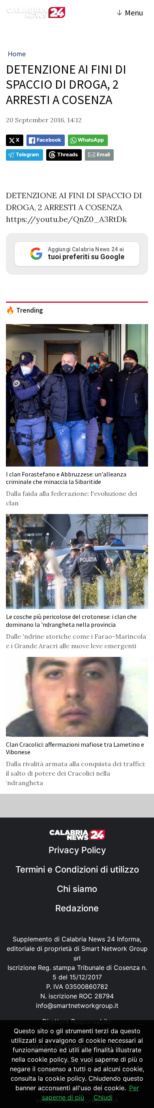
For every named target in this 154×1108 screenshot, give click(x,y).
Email (103, 154)
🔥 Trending (24, 310)
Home (17, 54)
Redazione (77, 908)
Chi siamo (77, 889)
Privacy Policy (77, 850)
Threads (67, 154)
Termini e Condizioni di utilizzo (77, 869)
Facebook (49, 140)
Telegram (27, 154)
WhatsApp (91, 140)
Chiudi (103, 1097)
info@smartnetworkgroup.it (77, 1005)
